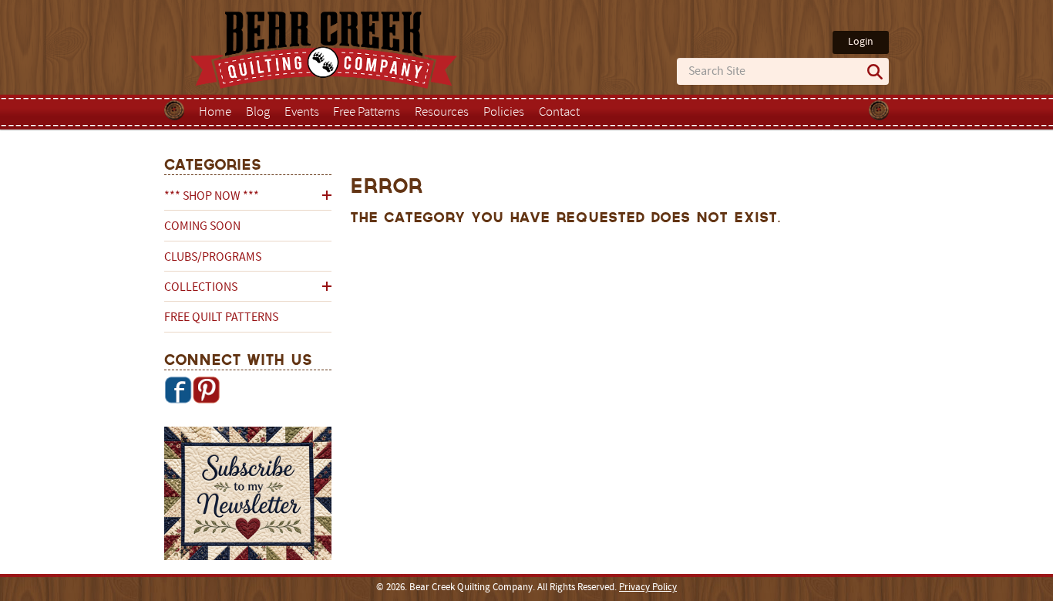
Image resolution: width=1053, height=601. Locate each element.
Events (301, 113)
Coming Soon (202, 227)
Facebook (178, 389)
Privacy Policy (648, 588)
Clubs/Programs (212, 258)
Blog (258, 113)
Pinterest (206, 389)
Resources (442, 113)
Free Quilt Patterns (221, 318)
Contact (559, 113)
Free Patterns (366, 113)
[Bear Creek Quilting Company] (247, 496)
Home (215, 113)
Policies (503, 113)
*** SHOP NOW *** (211, 197)
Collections (200, 288)
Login (860, 42)
